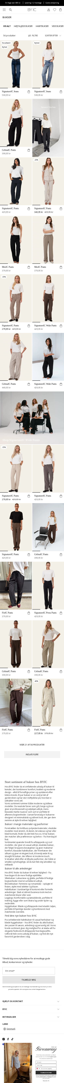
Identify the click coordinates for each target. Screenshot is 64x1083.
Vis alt (7, 26)
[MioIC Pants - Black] (16, 240)
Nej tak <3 (46, 1080)
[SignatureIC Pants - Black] (16, 181)
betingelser (49, 1077)
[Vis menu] (4, 10)
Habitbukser (42, 26)
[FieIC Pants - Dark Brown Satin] (16, 703)
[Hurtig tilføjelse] (29, 92)
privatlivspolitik (42, 1077)
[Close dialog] (58, 1044)
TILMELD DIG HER (46, 1072)
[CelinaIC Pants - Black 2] (16, 123)
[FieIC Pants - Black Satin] (16, 586)
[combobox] (38, 1068)
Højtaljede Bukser (23, 26)
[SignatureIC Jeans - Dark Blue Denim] (16, 64)
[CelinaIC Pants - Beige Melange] (16, 357)
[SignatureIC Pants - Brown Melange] (16, 298)
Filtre (35, 35)
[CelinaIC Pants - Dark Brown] (16, 644)
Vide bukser (58, 26)
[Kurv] (60, 10)
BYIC (4, 1009)
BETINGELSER (9, 1017)
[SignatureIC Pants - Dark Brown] (16, 527)
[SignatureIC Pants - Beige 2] (16, 469)
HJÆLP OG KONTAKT (12, 1001)
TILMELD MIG (28, 979)
